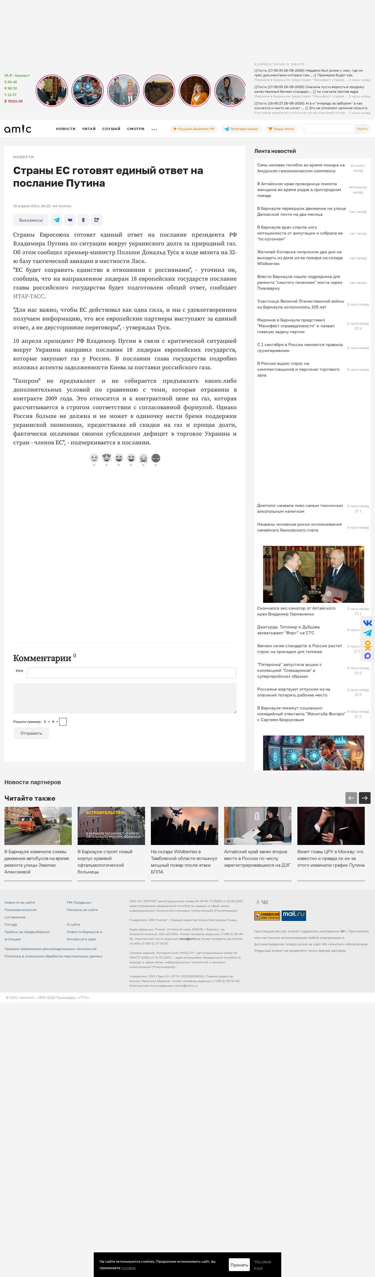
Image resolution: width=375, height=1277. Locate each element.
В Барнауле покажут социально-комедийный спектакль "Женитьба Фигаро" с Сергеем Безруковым (301, 713)
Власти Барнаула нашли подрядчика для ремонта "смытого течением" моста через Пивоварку (299, 282)
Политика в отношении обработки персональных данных (53, 956)
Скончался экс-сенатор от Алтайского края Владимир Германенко (296, 610)
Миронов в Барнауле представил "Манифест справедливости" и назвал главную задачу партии (296, 325)
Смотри (135, 128)
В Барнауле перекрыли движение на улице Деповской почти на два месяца (301, 211)
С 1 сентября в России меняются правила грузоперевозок (300, 347)
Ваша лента (283, 128)
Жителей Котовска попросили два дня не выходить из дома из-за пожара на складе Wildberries (300, 257)
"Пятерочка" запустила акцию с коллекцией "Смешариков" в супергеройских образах (289, 670)
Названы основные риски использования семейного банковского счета (299, 527)
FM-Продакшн (79, 902)
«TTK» (84, 997)
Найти (362, 128)
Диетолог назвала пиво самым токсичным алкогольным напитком (300, 508)
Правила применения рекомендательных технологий (50, 949)
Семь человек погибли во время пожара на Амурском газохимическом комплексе (301, 167)
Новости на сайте (19, 902)
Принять (239, 1264)
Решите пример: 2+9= (35, 721)
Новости (65, 128)
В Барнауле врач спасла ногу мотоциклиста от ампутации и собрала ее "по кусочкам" (300, 233)
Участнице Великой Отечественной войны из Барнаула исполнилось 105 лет (300, 303)
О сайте (73, 924)
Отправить (31, 733)
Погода (10, 924)
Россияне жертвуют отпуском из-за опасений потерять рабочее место (293, 691)
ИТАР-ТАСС (28, 296)
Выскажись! (31, 219)
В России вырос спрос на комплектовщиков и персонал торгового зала (298, 369)
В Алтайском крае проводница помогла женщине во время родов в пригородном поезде (299, 189)
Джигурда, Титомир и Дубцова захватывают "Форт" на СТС (288, 629)
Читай (89, 128)
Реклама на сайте (82, 909)
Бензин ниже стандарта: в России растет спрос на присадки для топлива (299, 648)
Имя (19, 670)
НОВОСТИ (23, 157)
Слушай (111, 128)
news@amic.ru (189, 938)
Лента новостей (275, 151)
